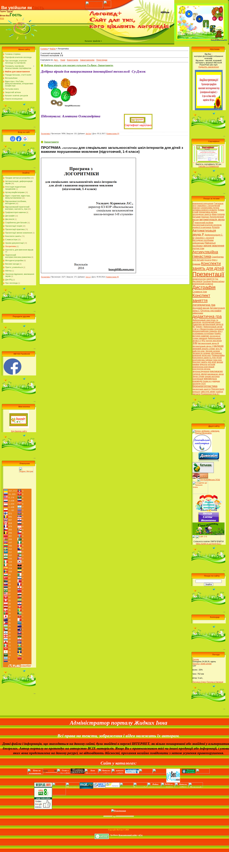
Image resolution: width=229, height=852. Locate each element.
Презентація (217, 389)
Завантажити (51, 142)
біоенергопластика (204, 386)
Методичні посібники (203, 240)
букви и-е (207, 381)
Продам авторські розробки (17, 178)
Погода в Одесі (199, 682)
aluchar (88, 134)
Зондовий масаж (200, 308)
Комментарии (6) (112, 277)
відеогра (203, 364)
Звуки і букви (198, 376)
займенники (197, 313)
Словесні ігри (11, 239)
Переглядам (101, 60)
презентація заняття (201, 389)
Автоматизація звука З (202, 346)
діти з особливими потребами (207, 332)
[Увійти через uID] (12, 138)
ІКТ (193, 326)
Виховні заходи (12, 264)
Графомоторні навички (15, 212)
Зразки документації (14, 243)
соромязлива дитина (209, 208)
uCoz (141, 835)
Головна (44, 49)
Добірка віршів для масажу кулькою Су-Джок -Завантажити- (78, 65)
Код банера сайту (19, 431)
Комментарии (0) (113, 134)
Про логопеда (11, 283)
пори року (217, 360)
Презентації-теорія (13, 226)
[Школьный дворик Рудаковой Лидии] (200, 474)
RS (1, 18)
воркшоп (196, 391)
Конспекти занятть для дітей (207, 357)
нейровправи (198, 243)
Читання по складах (201, 353)
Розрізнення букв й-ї (210, 394)
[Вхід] (94, 2)
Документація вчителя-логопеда (206, 225)
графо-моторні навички (206, 334)
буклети (207, 260)
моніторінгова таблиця (202, 360)
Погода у (201, 664)
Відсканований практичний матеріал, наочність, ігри (17, 208)
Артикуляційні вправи (15, 192)
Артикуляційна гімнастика (205, 254)
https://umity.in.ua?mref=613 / (208, 544)
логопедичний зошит (211, 322)
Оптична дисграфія (210, 310)
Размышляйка (218, 355)
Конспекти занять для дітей (208, 266)
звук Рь (218, 349)
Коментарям (72, 60)
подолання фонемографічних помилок (208, 330)
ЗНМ (194, 343)
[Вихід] (107, 2)
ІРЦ (203, 340)
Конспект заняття (201, 298)
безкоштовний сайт (128, 835)
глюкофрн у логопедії (204, 238)
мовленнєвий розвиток (202, 284)
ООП (203, 383)
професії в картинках (201, 227)
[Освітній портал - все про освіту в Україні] (159, 772)
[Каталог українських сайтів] (112, 786)
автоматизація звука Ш (212, 324)
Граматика (197, 324)
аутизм (211, 364)
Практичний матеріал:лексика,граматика (18, 256)
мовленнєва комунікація (203, 367)
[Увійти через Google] (25, 139)
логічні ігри (198, 248)
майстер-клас (198, 351)
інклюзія (218, 346)
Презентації (208, 274)
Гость (38, 7)
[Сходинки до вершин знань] (200, 482)
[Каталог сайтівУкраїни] (140, 786)
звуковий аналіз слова (203, 348)
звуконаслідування (200, 371)
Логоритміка (10, 246)
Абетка (8, 271)
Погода (195, 659)
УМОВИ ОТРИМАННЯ (208, 166)
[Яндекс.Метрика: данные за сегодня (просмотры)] (26, 470)
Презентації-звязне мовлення (18, 233)
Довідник (205, 217)
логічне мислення (214, 341)
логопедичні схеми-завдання (206, 337)
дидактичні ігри (199, 279)
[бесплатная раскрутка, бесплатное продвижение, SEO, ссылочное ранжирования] (173, 772)
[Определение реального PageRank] (196, 786)
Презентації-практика (15, 229)
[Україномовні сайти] (118, 772)
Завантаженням (87, 60)
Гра (216, 279)
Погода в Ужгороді (215, 682)
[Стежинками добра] (208, 536)
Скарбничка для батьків (16, 222)
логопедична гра (203, 305)
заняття (210, 279)
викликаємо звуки (215, 374)
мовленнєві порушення (202, 203)
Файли (53, 49)
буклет (199, 326)
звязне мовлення (213, 245)
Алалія (216, 227)
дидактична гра (207, 316)
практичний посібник (204, 222)
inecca (88, 277)
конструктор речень (201, 369)
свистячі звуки (208, 391)
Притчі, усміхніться (14, 267)
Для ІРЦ (8, 280)
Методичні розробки (14, 260)
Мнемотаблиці (217, 281)
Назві (62, 60)
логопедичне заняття (201, 214)
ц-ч (198, 329)
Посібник (207, 281)
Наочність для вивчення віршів (19, 250)
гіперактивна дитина (208, 212)
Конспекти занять (13, 236)
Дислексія (9, 219)
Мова (214, 214)
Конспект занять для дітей (204, 362)
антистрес (206, 355)
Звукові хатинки (212, 351)
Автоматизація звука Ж (208, 343)
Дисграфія (9, 216)
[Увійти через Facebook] (18, 138)
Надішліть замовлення (208, 67)
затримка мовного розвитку (204, 210)
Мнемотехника (207, 329)
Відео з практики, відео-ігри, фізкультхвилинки (17, 197)
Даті (55, 60)
